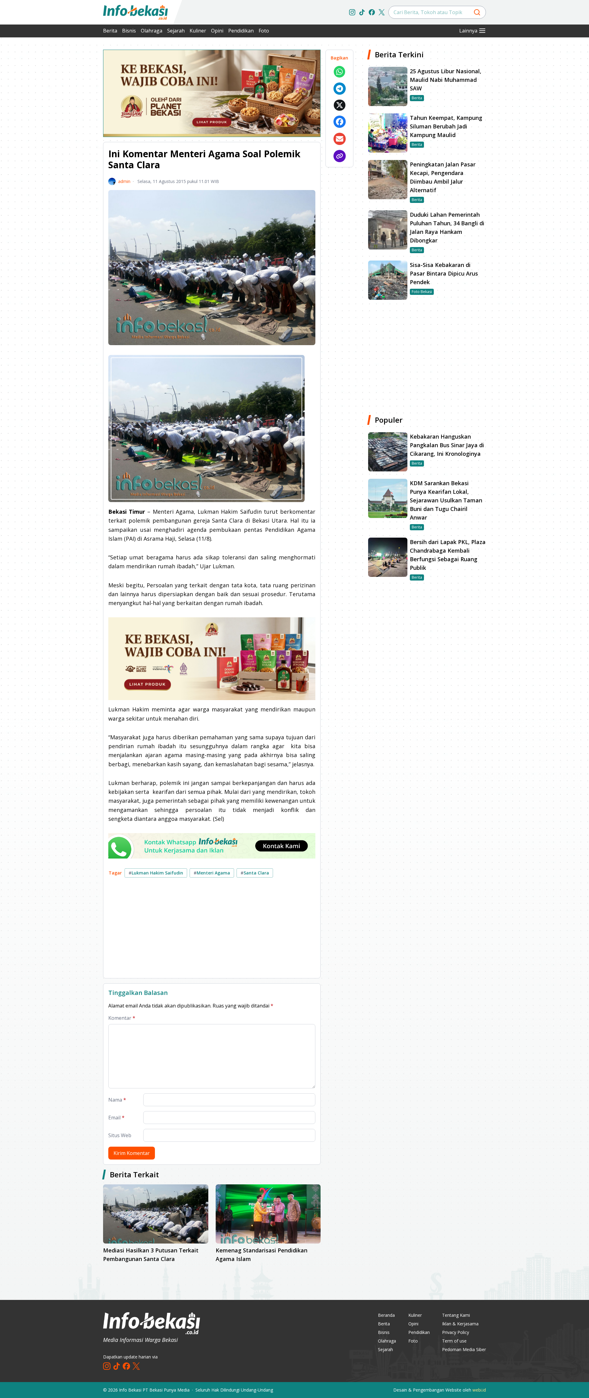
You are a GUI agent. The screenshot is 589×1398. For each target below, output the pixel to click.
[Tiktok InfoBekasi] (362, 12)
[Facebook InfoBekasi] (372, 12)
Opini (217, 30)
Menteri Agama (212, 873)
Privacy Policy (455, 1332)
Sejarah (176, 30)
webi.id (479, 1390)
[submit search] (477, 12)
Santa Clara (255, 873)
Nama (117, 1099)
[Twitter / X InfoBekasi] (382, 12)
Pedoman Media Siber (464, 1349)
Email (116, 1117)
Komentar (121, 1018)
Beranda (386, 1315)
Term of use (454, 1341)
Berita (110, 30)
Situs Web (119, 1135)
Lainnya (468, 30)
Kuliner (198, 30)
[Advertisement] (70, 141)
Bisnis (129, 30)
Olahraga (151, 30)
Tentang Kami (456, 1315)
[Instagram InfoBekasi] (352, 12)
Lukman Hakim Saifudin (156, 873)
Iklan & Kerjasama (460, 1324)
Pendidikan (241, 30)
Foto (264, 30)
